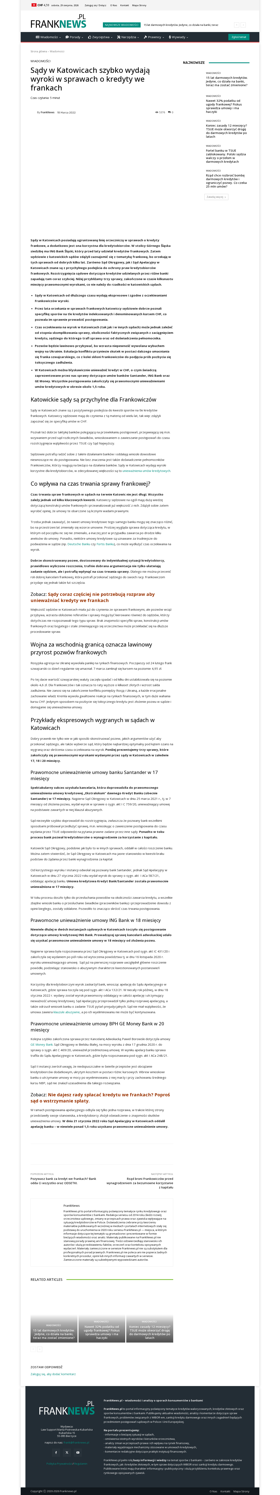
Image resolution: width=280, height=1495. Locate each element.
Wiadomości (57, 51)
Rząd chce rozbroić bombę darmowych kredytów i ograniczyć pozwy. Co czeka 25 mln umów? (226, 180)
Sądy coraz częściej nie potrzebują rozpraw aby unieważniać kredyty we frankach (93, 597)
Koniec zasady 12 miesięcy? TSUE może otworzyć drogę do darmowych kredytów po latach (149, 1332)
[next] (243, 24)
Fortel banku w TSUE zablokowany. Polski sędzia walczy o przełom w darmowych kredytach (226, 156)
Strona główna (39, 51)
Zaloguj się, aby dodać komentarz (53, 1374)
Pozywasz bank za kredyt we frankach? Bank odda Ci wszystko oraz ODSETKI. (63, 1181)
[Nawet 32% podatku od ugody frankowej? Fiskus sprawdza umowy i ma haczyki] (102, 1314)
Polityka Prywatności (59, 1463)
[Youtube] (78, 1453)
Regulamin (80, 1463)
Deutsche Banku (78, 544)
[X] (67, 1453)
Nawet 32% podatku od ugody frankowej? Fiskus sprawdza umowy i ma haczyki (102, 1332)
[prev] (236, 24)
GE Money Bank (42, 1044)
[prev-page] (33, 1349)
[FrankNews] (34, 112)
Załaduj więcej (215, 197)
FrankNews (48, 112)
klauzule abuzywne (66, 1012)
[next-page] (39, 1349)
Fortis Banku (105, 544)
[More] (134, 126)
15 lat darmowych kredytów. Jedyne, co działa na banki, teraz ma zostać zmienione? (54, 1334)
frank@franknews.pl (76, 1442)
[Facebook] (56, 1453)
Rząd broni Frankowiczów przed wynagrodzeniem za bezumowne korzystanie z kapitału (140, 1183)
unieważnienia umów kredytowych (146, 471)
